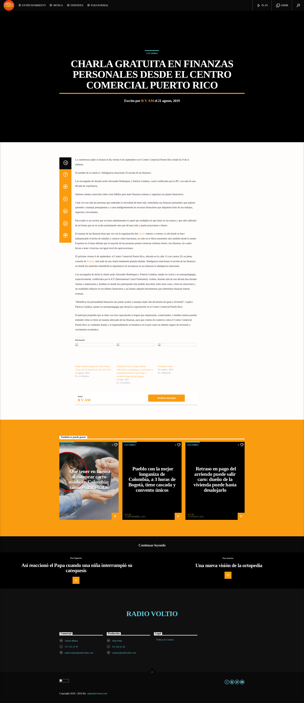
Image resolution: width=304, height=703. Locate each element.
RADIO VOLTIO (152, 614)
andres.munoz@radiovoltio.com (79, 653)
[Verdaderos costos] (177, 354)
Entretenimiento (34, 5)
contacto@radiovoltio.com (124, 653)
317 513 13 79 (71, 647)
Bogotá (90, 261)
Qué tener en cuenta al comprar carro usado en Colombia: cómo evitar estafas (89, 479)
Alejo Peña (117, 641)
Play (264, 5)
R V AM (147, 101)
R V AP (65, 514)
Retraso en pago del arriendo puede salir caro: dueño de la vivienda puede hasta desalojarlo (214, 479)
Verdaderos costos (165, 366)
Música (58, 5)
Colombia (152, 53)
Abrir (284, 5)
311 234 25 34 (118, 647)
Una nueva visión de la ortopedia (228, 565)
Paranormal (99, 5)
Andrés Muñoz (71, 641)
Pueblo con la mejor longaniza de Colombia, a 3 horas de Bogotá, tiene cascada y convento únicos (152, 479)
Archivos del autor (166, 398)
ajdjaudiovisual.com (97, 693)
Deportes (77, 5)
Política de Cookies (165, 640)
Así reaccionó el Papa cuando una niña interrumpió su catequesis (76, 567)
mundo (141, 233)
